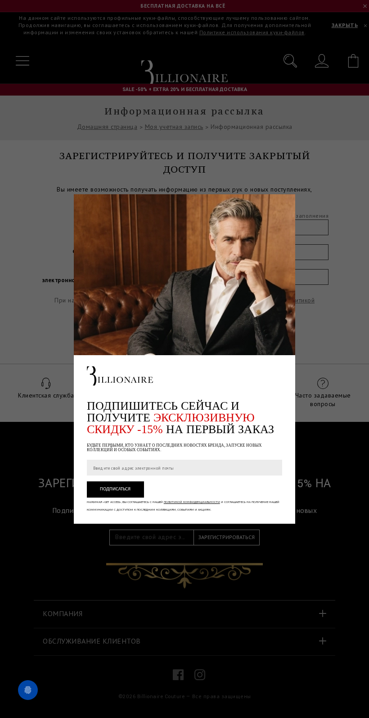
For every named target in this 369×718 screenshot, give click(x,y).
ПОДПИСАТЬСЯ (115, 489)
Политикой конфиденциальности (192, 502)
